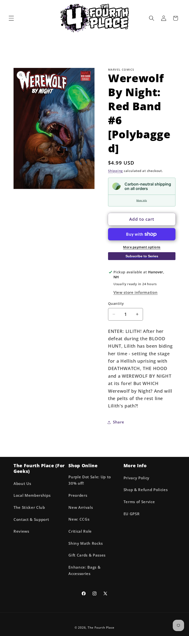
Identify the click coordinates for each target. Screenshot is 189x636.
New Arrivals (80, 507)
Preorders (77, 495)
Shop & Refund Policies (146, 489)
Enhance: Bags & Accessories (84, 570)
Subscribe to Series (142, 256)
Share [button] (118, 422)
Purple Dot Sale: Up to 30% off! (89, 480)
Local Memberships (32, 495)
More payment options (141, 247)
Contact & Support (31, 519)
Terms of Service (139, 501)
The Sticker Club (29, 507)
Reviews (21, 531)
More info (141, 200)
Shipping (115, 171)
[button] (11, 18)
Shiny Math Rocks (85, 543)
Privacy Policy (136, 478)
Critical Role (80, 531)
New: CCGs (78, 519)
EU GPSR (132, 513)
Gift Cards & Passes (87, 555)
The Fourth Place (101, 627)
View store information (135, 292)
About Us (22, 483)
